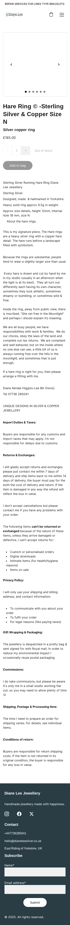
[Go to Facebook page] (19, 814)
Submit (35, 902)
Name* (9, 865)
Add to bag (18, 165)
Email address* (15, 883)
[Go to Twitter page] (31, 814)
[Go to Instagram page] (6, 814)
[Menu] (62, 14)
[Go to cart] (51, 14)
